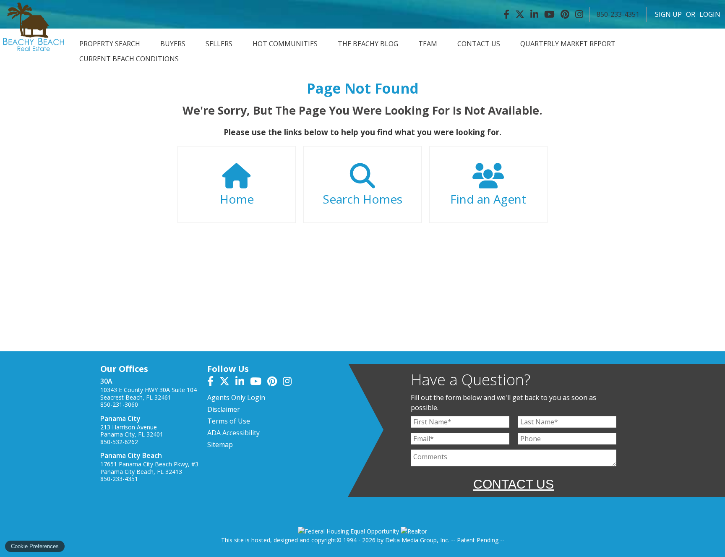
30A (106, 381)
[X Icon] (519, 14)
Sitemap (220, 444)
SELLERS (219, 43)
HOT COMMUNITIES (285, 43)
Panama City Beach (131, 455)
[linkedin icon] (242, 382)
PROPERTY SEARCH (109, 43)
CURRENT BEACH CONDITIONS (129, 58)
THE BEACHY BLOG (368, 43)
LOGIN (709, 14)
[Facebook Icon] (506, 14)
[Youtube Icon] (549, 14)
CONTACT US (478, 43)
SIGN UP (668, 14)
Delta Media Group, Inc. (417, 540)
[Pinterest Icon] (565, 14)
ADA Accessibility (233, 432)
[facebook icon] (213, 382)
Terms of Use (228, 421)
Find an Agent (488, 199)
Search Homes (362, 199)
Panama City (120, 418)
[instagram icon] (289, 382)
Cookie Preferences (35, 546)
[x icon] (227, 382)
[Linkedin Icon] (534, 14)
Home (237, 199)
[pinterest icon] (275, 382)
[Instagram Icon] (579, 14)
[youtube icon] (258, 382)
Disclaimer (223, 409)
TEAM (427, 43)
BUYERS (172, 43)
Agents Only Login (236, 397)
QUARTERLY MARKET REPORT (567, 43)
